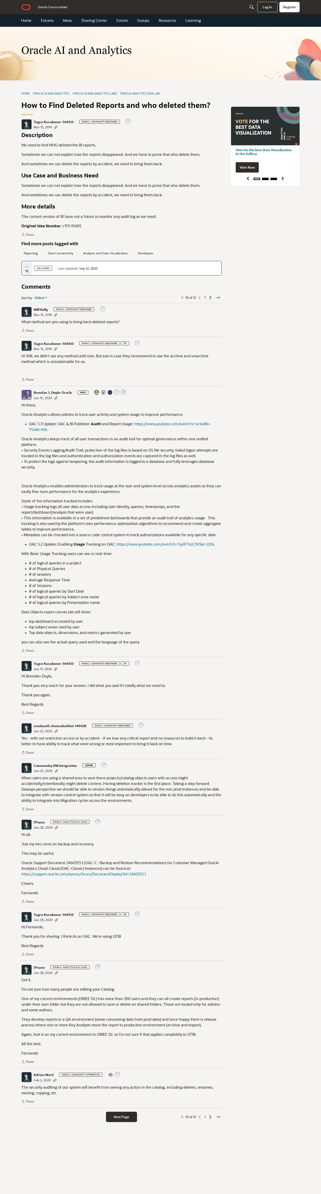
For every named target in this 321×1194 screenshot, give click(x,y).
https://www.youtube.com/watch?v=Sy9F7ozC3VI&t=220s (165, 544)
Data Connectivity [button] (60, 253)
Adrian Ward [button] (44, 1075)
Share (27, 234)
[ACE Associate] (111, 1075)
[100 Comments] (98, 822)
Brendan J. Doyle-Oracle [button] (53, 392)
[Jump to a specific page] (218, 297)
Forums (47, 20)
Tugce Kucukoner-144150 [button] (54, 122)
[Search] (252, 7)
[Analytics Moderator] (103, 392)
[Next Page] (210, 297)
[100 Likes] (123, 392)
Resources (167, 20)
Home (26, 20)
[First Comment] (128, 122)
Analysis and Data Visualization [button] (105, 253)
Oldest (39, 298)
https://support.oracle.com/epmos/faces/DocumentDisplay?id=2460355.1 (83, 873)
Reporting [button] (30, 253)
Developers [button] (146, 253)
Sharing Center (94, 20)
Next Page (121, 1117)
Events (122, 20)
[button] (26, 124)
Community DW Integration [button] (55, 766)
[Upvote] (27, 266)
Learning (193, 20)
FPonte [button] (39, 822)
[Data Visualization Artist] (97, 392)
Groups (143, 20)
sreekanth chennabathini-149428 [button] (60, 726)
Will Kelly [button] (41, 309)
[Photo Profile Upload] (110, 392)
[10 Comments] (117, 392)
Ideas (67, 20)
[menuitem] (52, 7)
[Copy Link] (56, 127)
